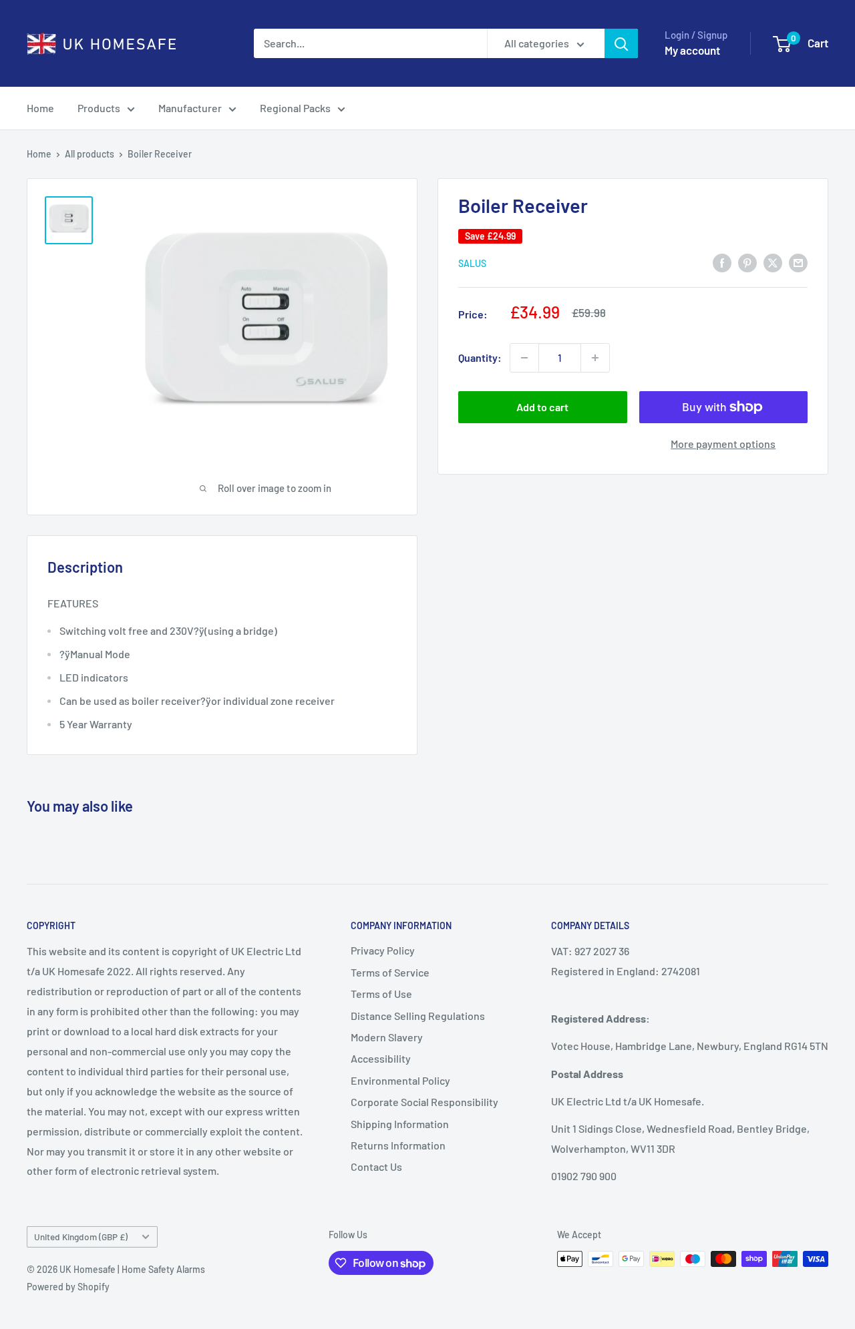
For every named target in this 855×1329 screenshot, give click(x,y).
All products (89, 154)
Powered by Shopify (68, 1286)
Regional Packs (295, 107)
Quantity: (480, 357)
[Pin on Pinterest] (747, 262)
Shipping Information (400, 1123)
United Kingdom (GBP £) (81, 1236)
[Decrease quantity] (524, 358)
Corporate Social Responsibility (424, 1101)
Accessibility (381, 1058)
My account (692, 50)
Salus (472, 263)
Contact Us (376, 1166)
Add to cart (542, 407)
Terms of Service (390, 972)
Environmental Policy (400, 1080)
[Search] (621, 43)
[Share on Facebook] (722, 262)
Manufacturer (190, 107)
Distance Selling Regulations (418, 1015)
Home (40, 107)
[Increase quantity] (595, 358)
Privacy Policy (383, 950)
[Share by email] (798, 262)
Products (98, 107)
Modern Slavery (387, 1037)
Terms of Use (381, 993)
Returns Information (398, 1145)
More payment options (723, 443)
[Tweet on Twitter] (772, 262)
